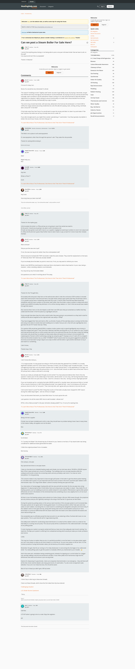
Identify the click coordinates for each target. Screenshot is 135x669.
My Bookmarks (102, 38)
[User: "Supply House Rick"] (22, 151)
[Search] (97, 6)
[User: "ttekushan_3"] (22, 575)
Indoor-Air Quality (102, 79)
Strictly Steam (102, 98)
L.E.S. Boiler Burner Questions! (30, 590)
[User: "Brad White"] (22, 190)
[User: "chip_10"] (22, 48)
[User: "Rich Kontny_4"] (22, 433)
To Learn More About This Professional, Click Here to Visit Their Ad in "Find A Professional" (47, 122)
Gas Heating (102, 73)
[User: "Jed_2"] (22, 606)
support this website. (70, 37)
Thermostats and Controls (102, 101)
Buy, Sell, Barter (102, 107)
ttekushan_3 (28, 574)
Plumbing (102, 88)
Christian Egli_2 (29, 456)
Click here (24, 32)
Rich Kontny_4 (28, 432)
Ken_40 (26, 80)
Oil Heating (102, 82)
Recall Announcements (102, 116)
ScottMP (27, 167)
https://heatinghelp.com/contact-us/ (44, 27)
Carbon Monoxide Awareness (102, 64)
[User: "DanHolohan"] (22, 129)
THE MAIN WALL (102, 55)
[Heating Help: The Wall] (29, 6)
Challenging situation (27, 587)
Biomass (102, 61)
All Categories (94, 31)
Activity (92, 36)
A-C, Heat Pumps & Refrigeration (102, 58)
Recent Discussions (95, 33)
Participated (94, 46)
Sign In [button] (49, 72)
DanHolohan (28, 128)
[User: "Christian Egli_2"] (22, 457)
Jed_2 (26, 605)
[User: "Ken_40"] (22, 80)
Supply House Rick (29, 150)
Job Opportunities (102, 113)
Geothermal (102, 76)
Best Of (93, 44)
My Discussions (95, 40)
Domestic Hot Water (102, 70)
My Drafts (102, 42)
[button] (87, 43)
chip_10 (27, 47)
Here (29, 21)
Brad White (28, 189)
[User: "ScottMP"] (22, 168)
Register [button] (59, 72)
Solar (102, 95)
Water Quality (102, 104)
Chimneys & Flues (102, 67)
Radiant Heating (102, 92)
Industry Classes (102, 110)
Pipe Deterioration (102, 85)
